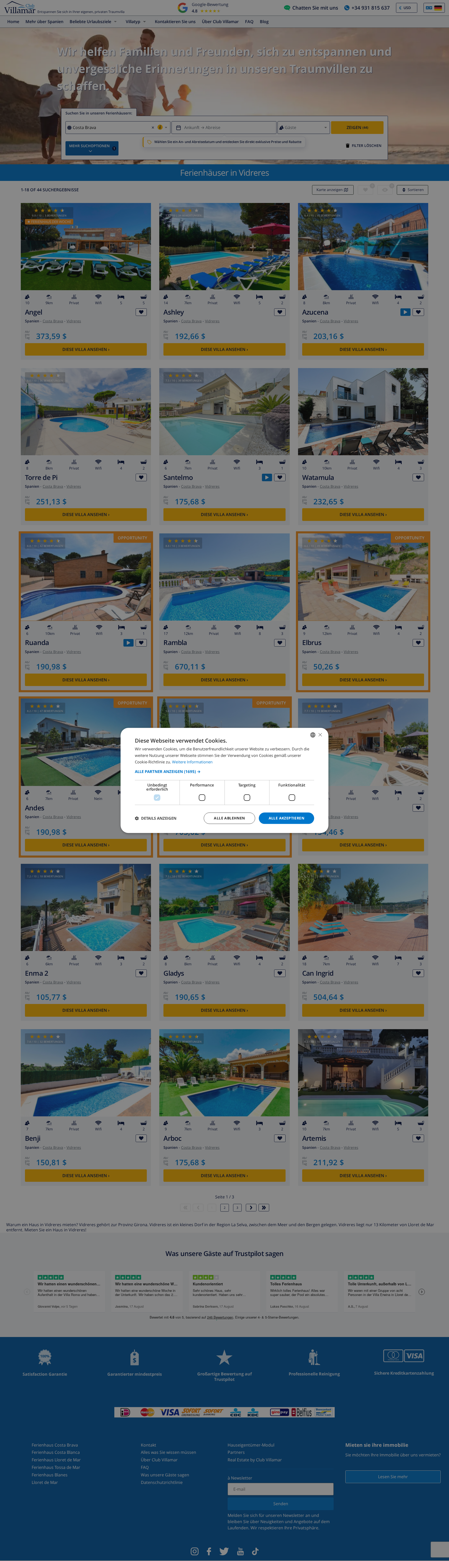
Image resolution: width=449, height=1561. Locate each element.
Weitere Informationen (192, 761)
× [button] (320, 735)
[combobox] (312, 734)
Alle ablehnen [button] (229, 818)
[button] (224, 771)
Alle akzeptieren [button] (286, 818)
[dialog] (224, 780)
